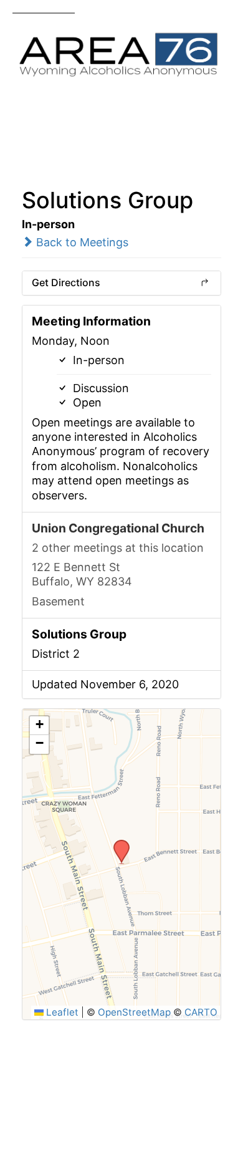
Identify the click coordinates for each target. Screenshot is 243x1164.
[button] (117, 843)
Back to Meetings (80, 242)
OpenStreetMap (134, 1012)
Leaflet (61, 1012)
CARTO (200, 1012)
